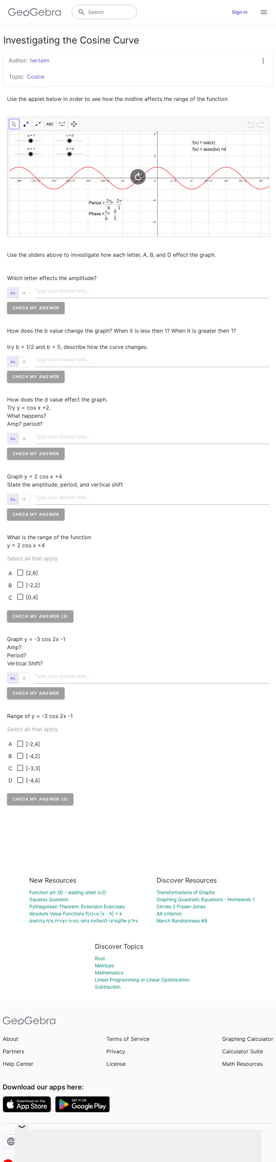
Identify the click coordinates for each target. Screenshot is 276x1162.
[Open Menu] (264, 12)
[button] (36, 308)
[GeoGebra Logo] (34, 12)
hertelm (39, 60)
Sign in (240, 12)
